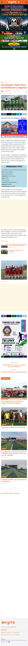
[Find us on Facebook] (1, 642)
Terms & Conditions (14, 634)
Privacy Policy (16, 632)
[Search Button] (26, 2)
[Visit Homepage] (11, 2)
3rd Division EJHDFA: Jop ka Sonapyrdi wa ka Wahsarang (14, 480)
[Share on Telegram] (19, 114)
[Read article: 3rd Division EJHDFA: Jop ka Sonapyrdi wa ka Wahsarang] (14, 469)
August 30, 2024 (16, 91)
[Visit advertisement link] (14, 27)
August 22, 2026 (12, 253)
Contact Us (9, 632)
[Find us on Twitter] (4, 642)
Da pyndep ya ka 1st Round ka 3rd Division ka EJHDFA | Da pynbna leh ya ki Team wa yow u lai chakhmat (13, 453)
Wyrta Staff (8, 91)
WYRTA (5, 627)
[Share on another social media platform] (24, 114)
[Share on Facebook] (3, 114)
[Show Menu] (1, 2)
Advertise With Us (5, 634)
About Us (3, 632)
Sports (6, 82)
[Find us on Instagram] (6, 642)
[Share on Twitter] (8, 114)
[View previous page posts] (13, 257)
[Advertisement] (14, 65)
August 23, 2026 (12, 247)
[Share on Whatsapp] (14, 114)
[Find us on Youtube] (9, 642)
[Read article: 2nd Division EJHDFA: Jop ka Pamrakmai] (4, 252)
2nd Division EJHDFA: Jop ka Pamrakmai (16, 250)
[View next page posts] (15, 257)
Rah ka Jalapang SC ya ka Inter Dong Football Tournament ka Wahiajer (18, 244)
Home (2, 82)
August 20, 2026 (5, 483)
